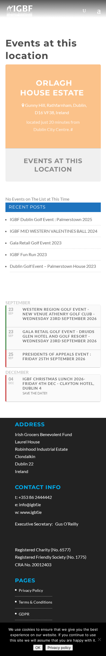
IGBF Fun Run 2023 (28, 254)
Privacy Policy (31, 590)
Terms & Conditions (35, 602)
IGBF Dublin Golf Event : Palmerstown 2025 (51, 219)
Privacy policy (59, 647)
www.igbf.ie (31, 512)
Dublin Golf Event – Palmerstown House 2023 (53, 266)
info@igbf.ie (30, 504)
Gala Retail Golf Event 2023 (35, 242)
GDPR (24, 614)
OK (37, 647)
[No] (99, 639)
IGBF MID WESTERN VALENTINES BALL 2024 (53, 231)
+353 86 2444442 (35, 497)
